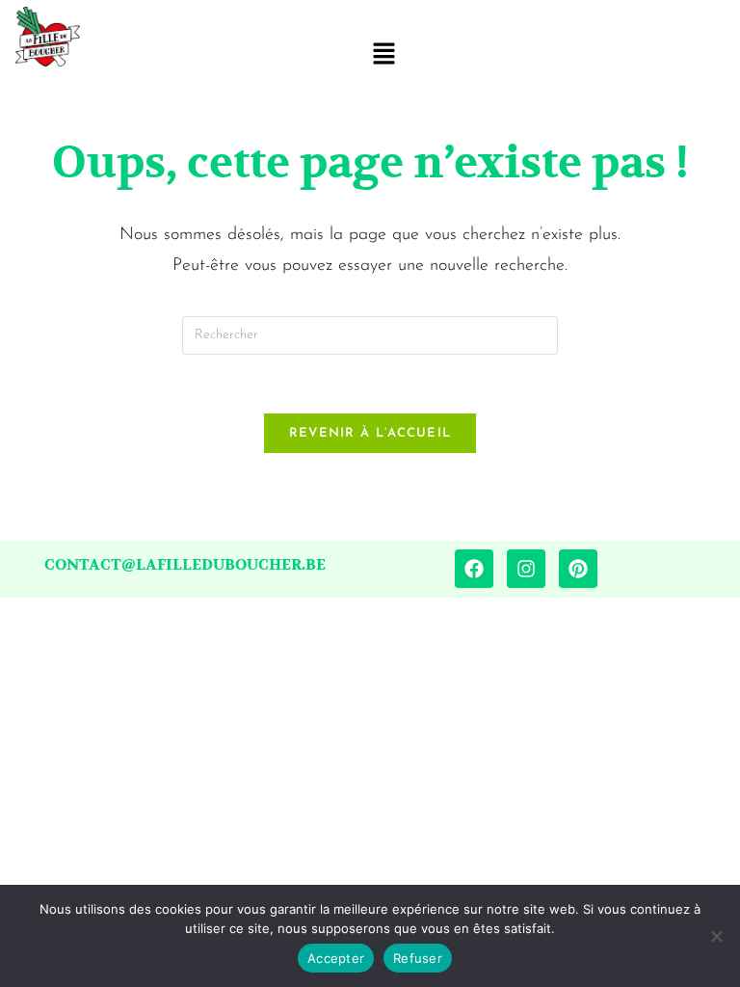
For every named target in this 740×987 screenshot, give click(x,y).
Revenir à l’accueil (370, 433)
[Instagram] (526, 568)
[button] (383, 56)
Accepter (335, 958)
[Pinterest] (578, 568)
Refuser (417, 958)
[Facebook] (474, 568)
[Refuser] (716, 936)
